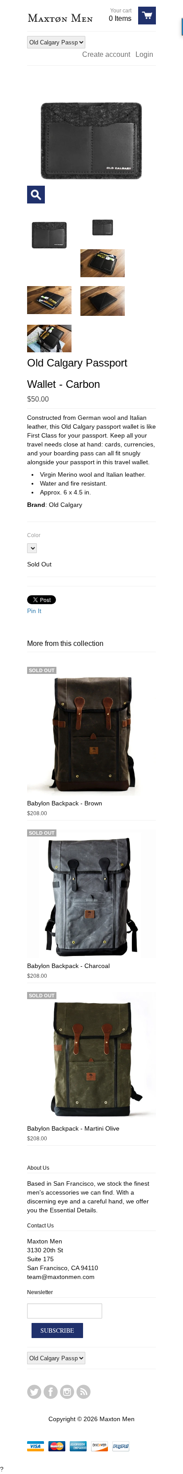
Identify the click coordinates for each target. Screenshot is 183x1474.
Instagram (67, 1392)
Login (144, 54)
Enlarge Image (36, 194)
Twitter (34, 1392)
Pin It (34, 610)
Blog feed (83, 1392)
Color (33, 535)
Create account (106, 54)
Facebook (51, 1392)
